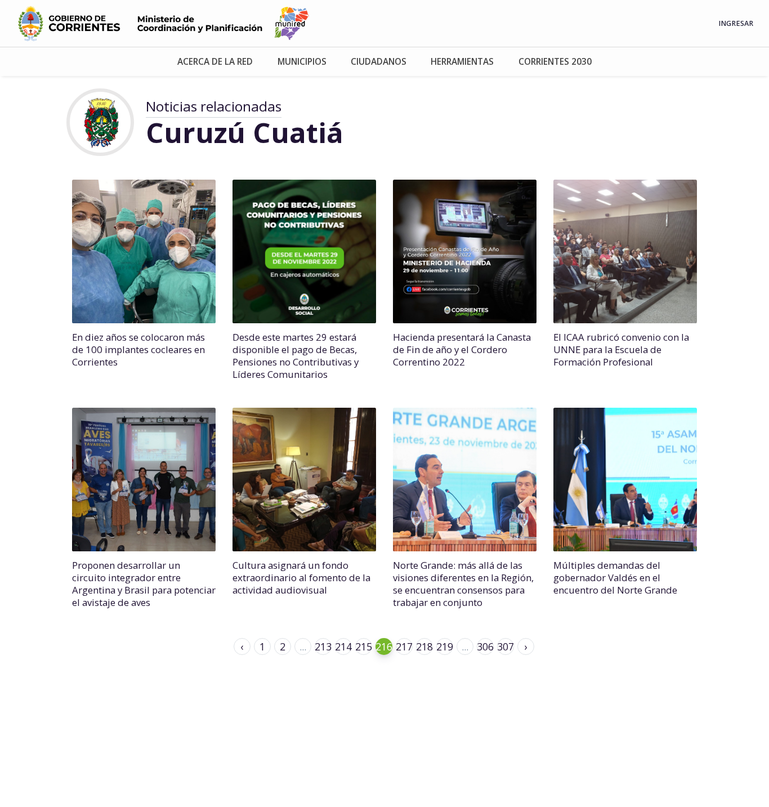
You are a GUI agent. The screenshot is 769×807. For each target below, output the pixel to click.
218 (424, 646)
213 (323, 646)
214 (343, 646)
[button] (215, 61)
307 (505, 646)
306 (485, 646)
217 (404, 646)
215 (363, 646)
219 (444, 646)
